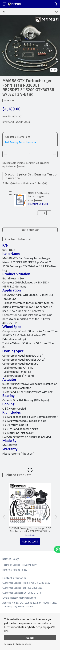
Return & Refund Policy (14, 569)
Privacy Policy (29, 564)
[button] (56, 517)
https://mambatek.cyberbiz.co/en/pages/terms (29, 629)
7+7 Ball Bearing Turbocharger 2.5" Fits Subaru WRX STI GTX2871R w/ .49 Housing (30, 529)
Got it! (30, 637)
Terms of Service (11, 564)
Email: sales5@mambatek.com (19, 597)
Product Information (30, 229)
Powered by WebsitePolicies (17, 644)
